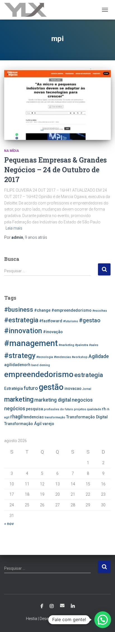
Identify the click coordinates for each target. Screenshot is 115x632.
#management (31, 343)
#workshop (80, 357)
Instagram (51, 606)
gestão (51, 387)
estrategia (88, 374)
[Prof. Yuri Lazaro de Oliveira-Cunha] (27, 10)
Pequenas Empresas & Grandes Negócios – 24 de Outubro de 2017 (55, 169)
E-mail (62, 605)
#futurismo (70, 321)
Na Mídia (11, 151)
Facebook (42, 606)
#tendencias (62, 357)
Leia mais (14, 228)
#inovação (53, 332)
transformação (55, 417)
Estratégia (13, 388)
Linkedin (73, 606)
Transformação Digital (87, 417)
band (35, 365)
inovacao (73, 388)
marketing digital (52, 400)
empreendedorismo (38, 374)
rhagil (16, 416)
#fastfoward (50, 321)
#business (18, 309)
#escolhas (99, 311)
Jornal (86, 389)
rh (104, 409)
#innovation (23, 331)
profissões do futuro (58, 409)
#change (42, 310)
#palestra (81, 345)
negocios (82, 400)
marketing (18, 399)
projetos (80, 409)
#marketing (66, 345)
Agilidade (98, 356)
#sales (93, 345)
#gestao (89, 320)
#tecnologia (44, 357)
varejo (48, 423)
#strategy (19, 356)
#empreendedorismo (71, 310)
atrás (36, 237)
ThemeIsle (80, 618)
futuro (31, 388)
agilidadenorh (17, 364)
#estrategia (21, 320)
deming (44, 365)
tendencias (33, 417)
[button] (102, 619)
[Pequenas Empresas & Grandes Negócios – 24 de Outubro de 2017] (57, 104)
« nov (9, 523)
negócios (14, 408)
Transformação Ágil (23, 423)
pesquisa (34, 409)
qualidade (94, 409)
